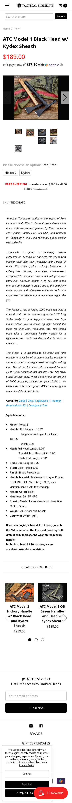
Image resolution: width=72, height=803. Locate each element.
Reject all (27, 784)
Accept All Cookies (27, 793)
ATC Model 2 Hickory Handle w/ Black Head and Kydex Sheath (19, 616)
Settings (27, 773)
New (16, 28)
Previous (7, 97)
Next (65, 97)
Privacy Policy (26, 765)
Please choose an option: (30, 165)
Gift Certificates (36, 743)
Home (6, 28)
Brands (36, 734)
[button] (36, 65)
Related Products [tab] (36, 567)
